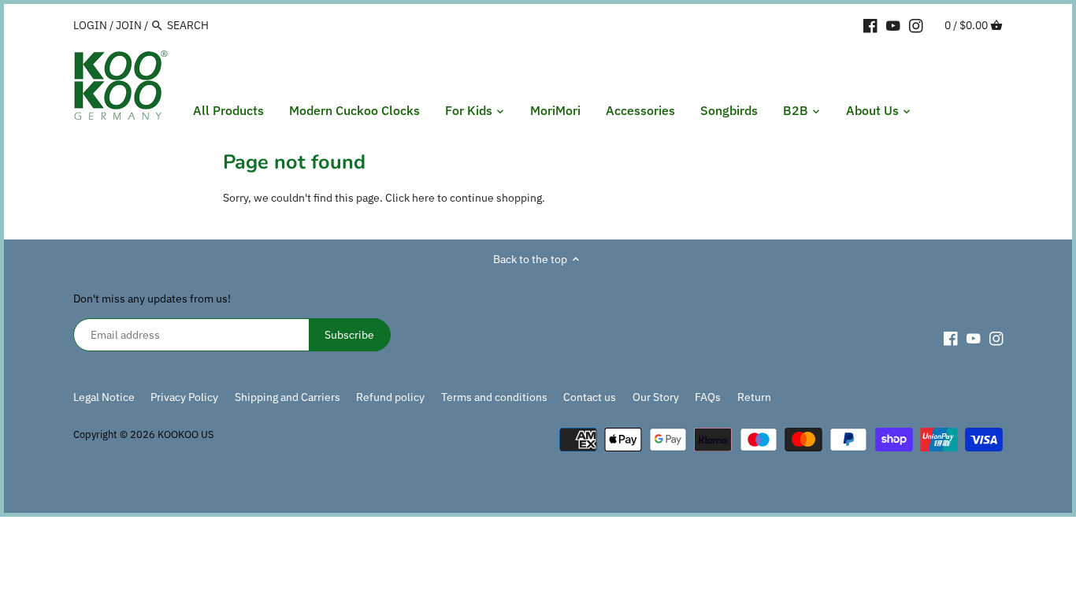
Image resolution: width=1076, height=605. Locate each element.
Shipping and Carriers (287, 397)
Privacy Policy (184, 397)
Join (129, 25)
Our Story (656, 397)
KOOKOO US (186, 434)
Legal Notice (104, 397)
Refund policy (390, 397)
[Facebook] (870, 24)
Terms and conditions (494, 397)
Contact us (589, 397)
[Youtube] (893, 24)
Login (90, 25)
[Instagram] (916, 24)
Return (754, 397)
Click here (410, 198)
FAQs (708, 397)
